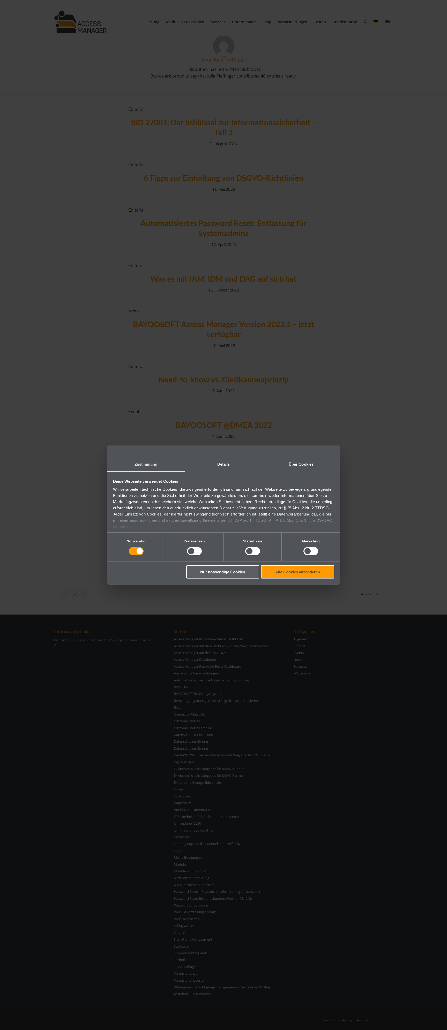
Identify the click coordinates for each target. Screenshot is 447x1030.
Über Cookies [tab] (301, 464)
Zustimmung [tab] (146, 464)
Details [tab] (223, 464)
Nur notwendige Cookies (222, 572)
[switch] (194, 551)
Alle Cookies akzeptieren (297, 572)
